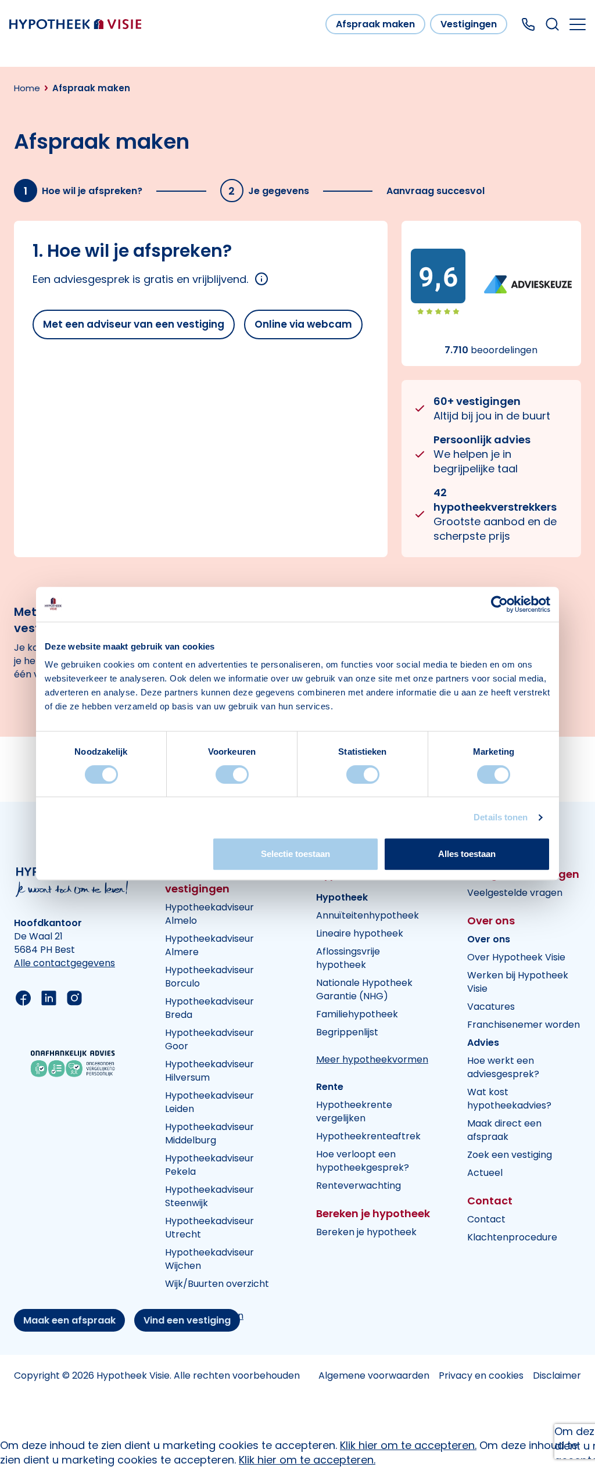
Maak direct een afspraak (504, 1130)
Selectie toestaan (295, 854)
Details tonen (501, 817)
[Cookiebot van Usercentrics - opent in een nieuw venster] (499, 604)
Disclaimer (557, 1375)
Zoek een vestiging (509, 1154)
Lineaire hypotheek (359, 933)
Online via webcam (303, 324)
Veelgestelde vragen (514, 892)
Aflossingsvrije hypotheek (348, 958)
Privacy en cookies (481, 1375)
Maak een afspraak (69, 1320)
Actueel (485, 1172)
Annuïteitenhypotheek (367, 915)
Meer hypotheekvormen (372, 1059)
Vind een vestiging (187, 1320)
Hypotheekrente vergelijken (354, 1111)
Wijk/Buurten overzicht (217, 1283)
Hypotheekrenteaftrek (368, 1136)
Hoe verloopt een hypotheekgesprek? (362, 1160)
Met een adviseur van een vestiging (133, 324)
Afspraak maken (375, 24)
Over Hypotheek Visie (516, 957)
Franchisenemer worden (523, 1024)
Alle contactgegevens (64, 963)
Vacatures (491, 1006)
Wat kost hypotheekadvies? (509, 1098)
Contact (486, 1219)
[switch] (232, 774)
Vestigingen (468, 24)
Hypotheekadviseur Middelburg (209, 1133)
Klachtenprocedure (512, 1237)
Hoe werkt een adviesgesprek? (503, 1067)
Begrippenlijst (347, 1032)
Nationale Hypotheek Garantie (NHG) (364, 989)
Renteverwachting (358, 1185)
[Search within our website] (552, 24)
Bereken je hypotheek (366, 1232)
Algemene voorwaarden (373, 1375)
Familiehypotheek (357, 1014)
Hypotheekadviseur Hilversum (209, 1070)
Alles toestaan (467, 854)
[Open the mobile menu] (577, 24)
